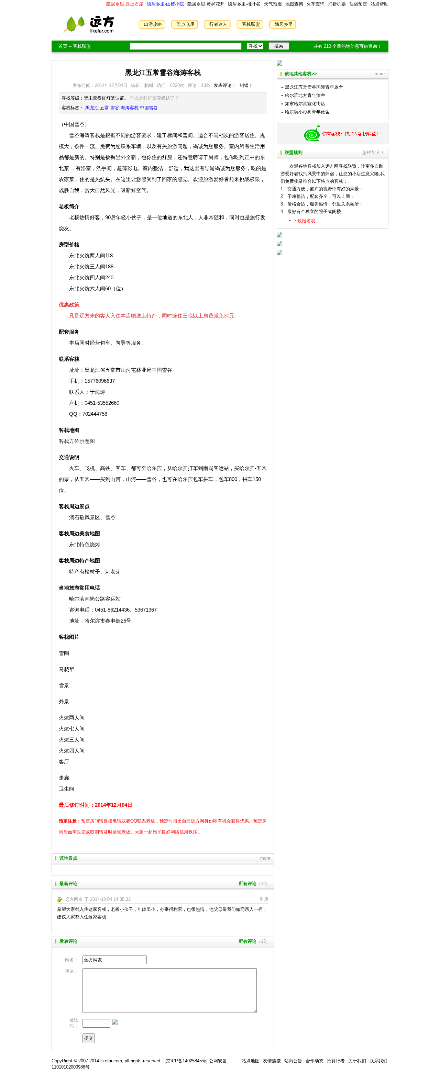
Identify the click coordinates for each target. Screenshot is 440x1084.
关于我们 (357, 1060)
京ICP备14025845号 (186, 1060)
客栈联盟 (251, 24)
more (265, 858)
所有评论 (247, 883)
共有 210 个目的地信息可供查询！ (348, 46)
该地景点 (68, 858)
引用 (264, 899)
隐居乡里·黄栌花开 (205, 4)
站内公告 (293, 1060)
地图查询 (294, 4)
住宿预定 (358, 4)
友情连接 (272, 1060)
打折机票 (337, 4)
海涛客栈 (130, 107)
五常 (104, 107)
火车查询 (315, 4)
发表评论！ (225, 85)
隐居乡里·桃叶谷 (244, 4)
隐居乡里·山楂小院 (164, 4)
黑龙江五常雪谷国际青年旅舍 (314, 87)
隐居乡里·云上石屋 (124, 4)
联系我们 (378, 1060)
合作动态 (314, 1060)
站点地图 (251, 1060)
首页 (62, 46)
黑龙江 (92, 107)
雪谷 (114, 107)
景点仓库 (186, 24)
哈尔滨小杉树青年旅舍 (307, 111)
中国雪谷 (149, 107)
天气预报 (273, 4)
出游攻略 (153, 24)
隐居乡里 (284, 24)
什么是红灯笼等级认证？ (154, 98)
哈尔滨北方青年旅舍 (305, 95)
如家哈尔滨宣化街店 (305, 103)
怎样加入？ (373, 152)
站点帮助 (379, 4)
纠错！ (246, 85)
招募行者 (336, 1060)
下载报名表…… (308, 220)
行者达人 (218, 24)
